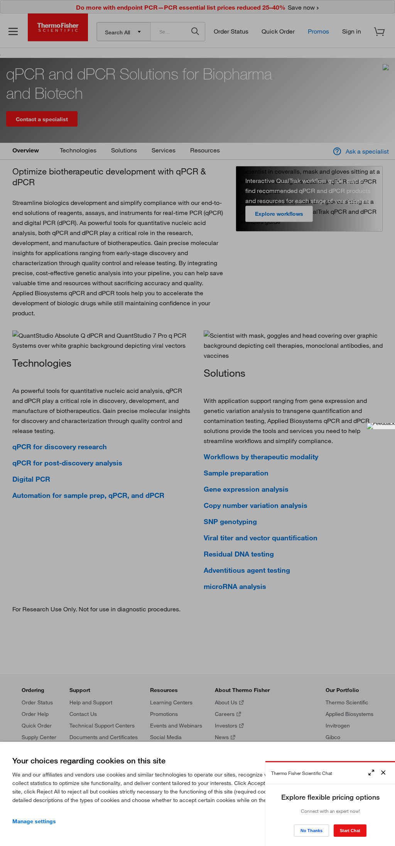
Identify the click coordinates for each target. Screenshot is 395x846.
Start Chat (350, 830)
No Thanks (311, 830)
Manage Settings (34, 821)
